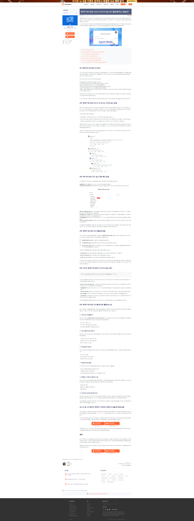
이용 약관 (88, 509)
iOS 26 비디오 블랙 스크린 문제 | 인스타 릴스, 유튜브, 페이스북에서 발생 (79, 474)
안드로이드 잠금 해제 (73, 507)
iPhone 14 (113, 475)
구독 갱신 (88, 515)
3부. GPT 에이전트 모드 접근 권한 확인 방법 (90, 54)
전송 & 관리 (106, 4)
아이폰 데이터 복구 (72, 509)
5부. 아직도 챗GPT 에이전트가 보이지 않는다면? (91, 58)
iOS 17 (108, 475)
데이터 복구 (99, 4)
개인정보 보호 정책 (90, 507)
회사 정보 (88, 503)
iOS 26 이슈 (66, 12)
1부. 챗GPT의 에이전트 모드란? (87, 49)
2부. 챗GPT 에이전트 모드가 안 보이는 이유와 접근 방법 (92, 51)
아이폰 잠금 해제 (72, 505)
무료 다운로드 (71, 33)
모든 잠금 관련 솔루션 (73, 515)
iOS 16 (127, 475)
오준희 (82, 15)
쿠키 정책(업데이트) (90, 511)
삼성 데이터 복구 (72, 511)
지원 (117, 4)
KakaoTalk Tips (120, 475)
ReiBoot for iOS (70, 27)
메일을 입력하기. (110, 504)
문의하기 (88, 505)
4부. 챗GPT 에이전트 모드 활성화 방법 (89, 56)
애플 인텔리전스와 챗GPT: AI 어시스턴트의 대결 (76, 479)
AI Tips (96, 15)
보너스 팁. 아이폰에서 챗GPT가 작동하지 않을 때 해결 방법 (93, 62)
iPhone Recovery (110, 481)
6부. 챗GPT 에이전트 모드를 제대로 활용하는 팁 (91, 60)
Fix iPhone (103, 481)
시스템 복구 (86, 4)
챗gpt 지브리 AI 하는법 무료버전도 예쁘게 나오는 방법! (78, 484)
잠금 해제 (92, 4)
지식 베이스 (71, 503)
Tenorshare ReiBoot (101, 413)
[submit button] (115, 504)
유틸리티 (112, 4)
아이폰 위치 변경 (72, 513)
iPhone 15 (103, 475)
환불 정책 (88, 513)
